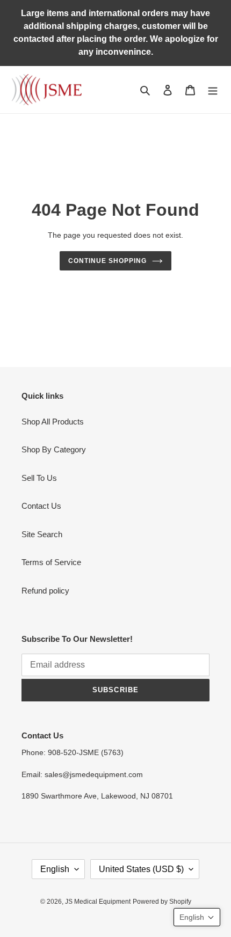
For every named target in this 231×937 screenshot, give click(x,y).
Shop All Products (52, 421)
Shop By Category (53, 449)
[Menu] (212, 89)
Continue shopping (107, 261)
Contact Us (41, 505)
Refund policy (45, 590)
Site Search (41, 534)
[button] (197, 917)
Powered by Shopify (162, 901)
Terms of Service (51, 562)
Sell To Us (39, 477)
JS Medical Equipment (98, 901)
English (54, 869)
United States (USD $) (141, 869)
